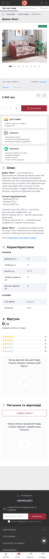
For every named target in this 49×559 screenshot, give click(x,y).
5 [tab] (27, 66)
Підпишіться (37, 516)
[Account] (46, 3)
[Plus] (16, 108)
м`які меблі (24, 238)
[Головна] (3, 14)
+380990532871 (25, 500)
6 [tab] (31, 66)
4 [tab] (22, 66)
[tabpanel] (24, 47)
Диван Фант (12, 238)
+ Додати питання (24, 413)
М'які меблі (11, 14)
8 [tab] (39, 66)
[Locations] (41, 3)
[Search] (8, 3)
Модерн (43, 82)
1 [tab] (10, 66)
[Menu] (3, 3)
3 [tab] (18, 66)
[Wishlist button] (38, 95)
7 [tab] (35, 66)
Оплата (14, 133)
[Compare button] (44, 95)
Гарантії (14, 149)
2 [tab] (14, 66)
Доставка (15, 119)
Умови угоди (23, 521)
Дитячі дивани (23, 14)
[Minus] (5, 108)
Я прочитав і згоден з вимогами (26, 521)
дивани (33, 238)
